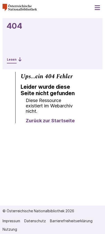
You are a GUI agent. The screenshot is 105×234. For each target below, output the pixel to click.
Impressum (11, 221)
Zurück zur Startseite (50, 120)
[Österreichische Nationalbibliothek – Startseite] (20, 9)
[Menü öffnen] (97, 8)
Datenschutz (35, 221)
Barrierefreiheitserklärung (71, 221)
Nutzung (10, 229)
